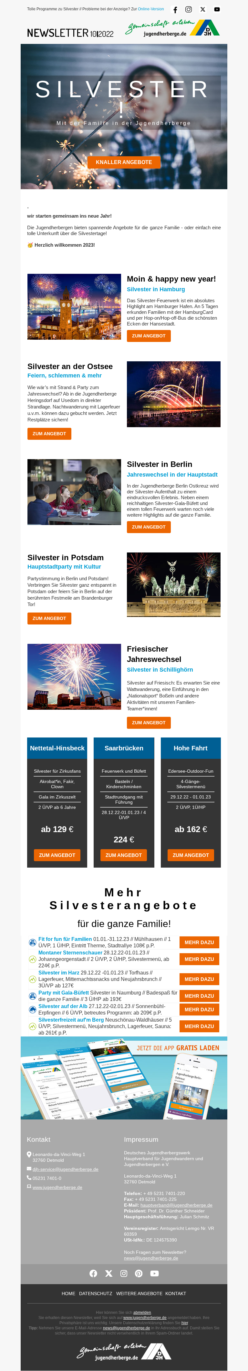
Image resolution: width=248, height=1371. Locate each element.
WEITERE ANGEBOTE (139, 1293)
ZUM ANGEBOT (149, 335)
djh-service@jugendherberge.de (65, 1169)
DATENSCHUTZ (95, 1293)
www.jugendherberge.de (57, 1187)
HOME (68, 1293)
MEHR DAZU (199, 942)
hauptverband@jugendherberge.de (176, 1205)
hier (184, 1323)
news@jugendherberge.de (151, 1258)
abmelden (142, 1312)
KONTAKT (175, 1293)
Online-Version (151, 9)
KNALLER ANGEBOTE (124, 162)
